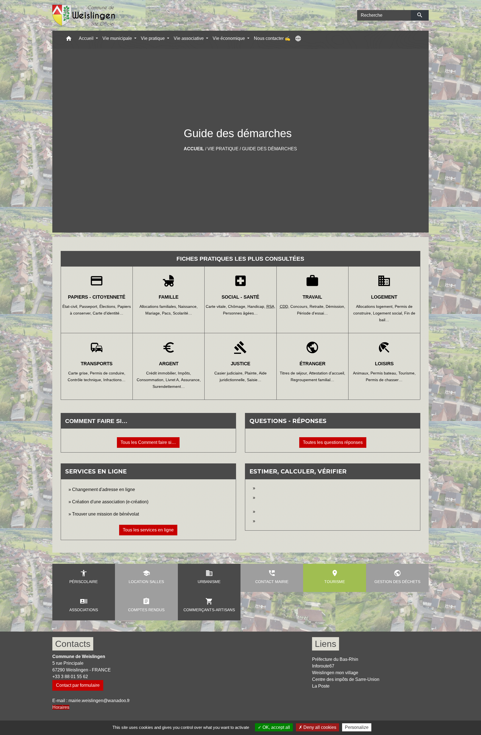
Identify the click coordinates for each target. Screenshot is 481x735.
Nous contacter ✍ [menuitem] (272, 38)
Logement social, (388, 313)
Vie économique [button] (229, 38)
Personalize (357, 727)
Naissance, (188, 306)
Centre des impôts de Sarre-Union (345, 679)
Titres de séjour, (294, 373)
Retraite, (318, 306)
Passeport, (89, 306)
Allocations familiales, (158, 306)
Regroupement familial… (312, 380)
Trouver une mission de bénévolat (105, 514)
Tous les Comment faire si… (148, 442)
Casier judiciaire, (229, 373)
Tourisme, (407, 373)
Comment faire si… (96, 421)
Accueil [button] (87, 38)
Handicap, (256, 306)
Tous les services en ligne (148, 530)
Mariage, (153, 313)
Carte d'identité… (108, 313)
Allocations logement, (375, 306)
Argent (168, 363)
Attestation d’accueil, (327, 373)
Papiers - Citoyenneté (96, 297)
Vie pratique (223, 148)
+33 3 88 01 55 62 (70, 676)
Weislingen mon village (335, 672)
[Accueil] (84, 15)
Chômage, (237, 306)
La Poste (321, 686)
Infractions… (114, 380)
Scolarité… (182, 313)
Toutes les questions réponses (333, 442)
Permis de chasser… (384, 380)
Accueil (194, 148)
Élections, (108, 306)
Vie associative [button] (189, 38)
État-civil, (70, 306)
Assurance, (191, 380)
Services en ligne (96, 471)
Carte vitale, (217, 306)
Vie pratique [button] (153, 38)
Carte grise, (79, 373)
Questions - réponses (288, 420)
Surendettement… (169, 386)
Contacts (72, 644)
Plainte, (252, 373)
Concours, (300, 306)
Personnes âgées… (240, 313)
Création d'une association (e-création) (110, 501)
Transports (96, 363)
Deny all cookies (319, 727)
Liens (325, 644)
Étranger (312, 363)
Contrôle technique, (85, 380)
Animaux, (361, 373)
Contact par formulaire (78, 685)
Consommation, (151, 380)
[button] (69, 40)
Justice (240, 363)
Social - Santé (240, 297)
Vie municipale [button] (117, 38)
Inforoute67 (323, 666)
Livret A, (173, 380)
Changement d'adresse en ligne (103, 489)
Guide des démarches (269, 148)
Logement (384, 297)
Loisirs (384, 363)
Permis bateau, (384, 373)
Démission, (335, 306)
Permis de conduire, (107, 373)
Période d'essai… (312, 313)
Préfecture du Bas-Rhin (335, 659)
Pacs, (167, 313)
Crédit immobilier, (162, 373)
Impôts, (184, 373)
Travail (312, 297)
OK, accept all (275, 727)
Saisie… (254, 380)
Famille (168, 297)
